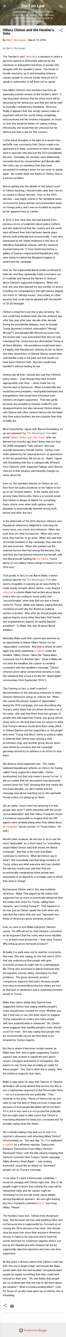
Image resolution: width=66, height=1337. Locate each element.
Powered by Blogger (35, 1330)
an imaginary (10, 826)
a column (39, 650)
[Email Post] (12, 1307)
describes (31, 56)
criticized (8, 592)
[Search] (61, 7)
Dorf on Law (33, 5)
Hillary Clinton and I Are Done (28, 437)
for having (43, 558)
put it (40, 1203)
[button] (61, 31)
